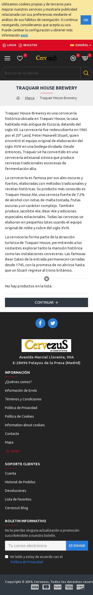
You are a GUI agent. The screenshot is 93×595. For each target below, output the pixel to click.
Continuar (44, 302)
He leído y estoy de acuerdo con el (36, 559)
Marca (29, 98)
